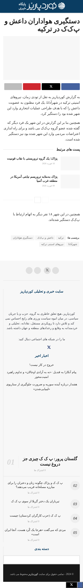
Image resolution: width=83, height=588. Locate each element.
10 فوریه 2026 (48, 163)
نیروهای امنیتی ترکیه (52, 244)
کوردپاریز (33, 574)
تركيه (61, 237)
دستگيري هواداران (22, 237)
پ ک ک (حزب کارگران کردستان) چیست (35, 515)
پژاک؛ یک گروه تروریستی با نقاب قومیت (32, 158)
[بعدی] (37, 200)
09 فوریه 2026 (48, 186)
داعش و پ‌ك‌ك (45, 237)
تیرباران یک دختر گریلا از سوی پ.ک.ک (35, 501)
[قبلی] (45, 200)
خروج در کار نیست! (41, 364)
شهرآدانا (72, 244)
